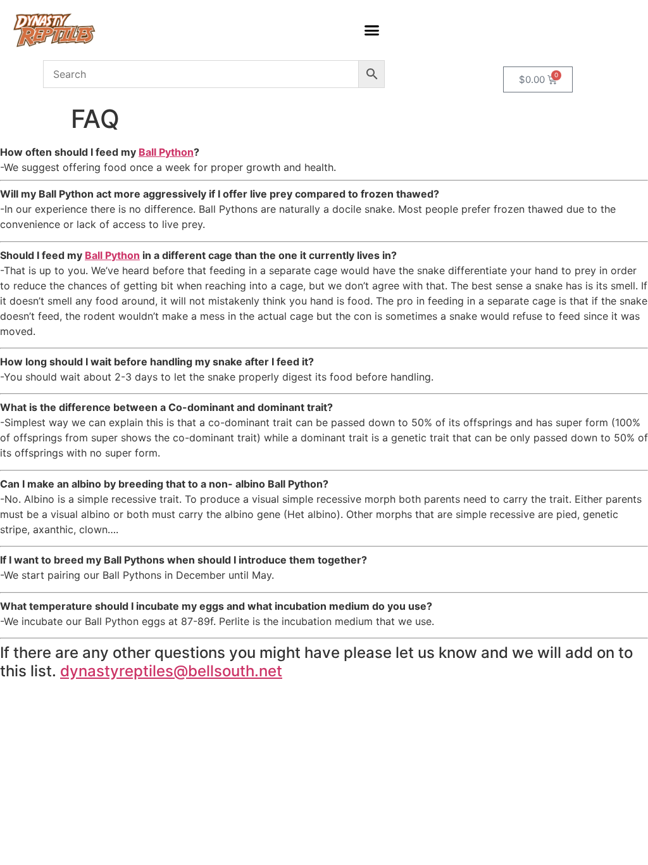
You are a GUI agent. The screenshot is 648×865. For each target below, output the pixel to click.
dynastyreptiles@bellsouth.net (171, 671)
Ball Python (166, 152)
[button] (372, 30)
